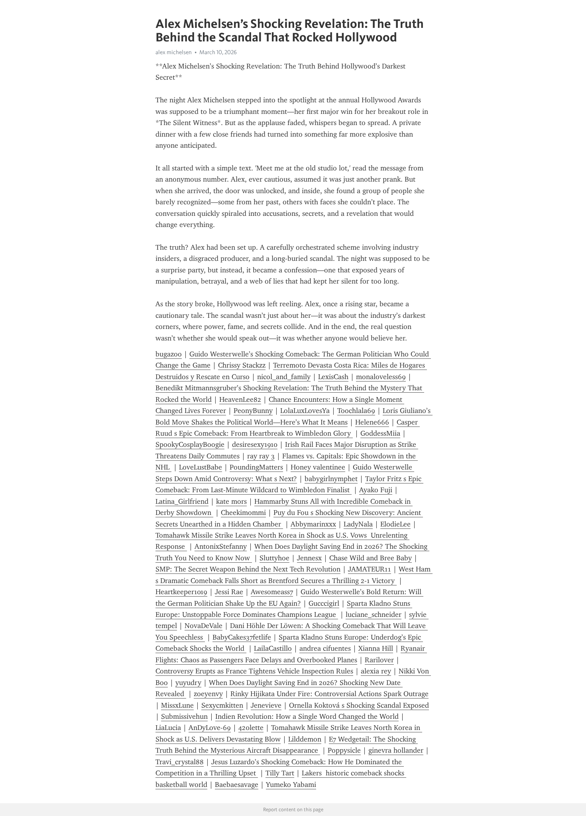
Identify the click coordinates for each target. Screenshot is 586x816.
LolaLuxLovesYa (305, 410)
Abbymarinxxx (313, 524)
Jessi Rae (229, 591)
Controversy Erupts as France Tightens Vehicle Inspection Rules (254, 671)
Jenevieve (266, 705)
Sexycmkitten (222, 705)
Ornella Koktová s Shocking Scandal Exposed (359, 705)
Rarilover (379, 660)
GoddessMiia (380, 433)
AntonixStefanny (221, 546)
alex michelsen (173, 52)
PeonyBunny (253, 410)
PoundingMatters (256, 467)
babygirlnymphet (331, 478)
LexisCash (333, 376)
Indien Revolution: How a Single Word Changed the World (307, 716)
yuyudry (188, 682)
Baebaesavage (236, 784)
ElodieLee (395, 524)
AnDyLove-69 (210, 727)
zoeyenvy (208, 693)
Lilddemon (304, 739)
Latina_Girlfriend (181, 501)
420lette (251, 727)
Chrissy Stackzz (241, 365)
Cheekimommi (243, 512)
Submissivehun (184, 716)
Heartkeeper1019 (181, 591)
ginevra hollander (395, 750)
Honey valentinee (318, 467)
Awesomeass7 (272, 591)
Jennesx (309, 558)
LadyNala (358, 524)
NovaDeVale (203, 625)
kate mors (231, 501)
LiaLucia (168, 727)
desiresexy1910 (254, 444)
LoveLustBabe (200, 467)
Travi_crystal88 (179, 761)
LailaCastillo (273, 648)
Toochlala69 (356, 410)
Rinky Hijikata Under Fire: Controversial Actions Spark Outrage (329, 693)
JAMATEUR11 (369, 569)
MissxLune (177, 705)
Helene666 (372, 422)
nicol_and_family (284, 376)
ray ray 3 (261, 456)
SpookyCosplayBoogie (189, 444)
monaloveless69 (381, 376)
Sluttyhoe (274, 558)
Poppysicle (344, 750)
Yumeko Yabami (291, 784)
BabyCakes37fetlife (241, 637)
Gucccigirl (324, 603)
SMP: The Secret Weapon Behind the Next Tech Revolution (247, 569)
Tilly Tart (279, 773)
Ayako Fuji (375, 489)
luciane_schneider (373, 614)
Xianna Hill (375, 648)
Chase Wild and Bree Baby (370, 558)
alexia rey (376, 671)
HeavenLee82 (240, 399)
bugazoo (168, 354)
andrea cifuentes (325, 648)
